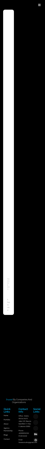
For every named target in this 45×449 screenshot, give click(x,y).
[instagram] (35, 422)
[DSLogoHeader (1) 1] (5, 2)
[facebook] (35, 416)
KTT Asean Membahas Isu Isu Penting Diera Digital (9, 159)
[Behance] (35, 434)
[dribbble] (35, 440)
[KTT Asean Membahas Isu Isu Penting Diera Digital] (8, 24)
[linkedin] (35, 428)
